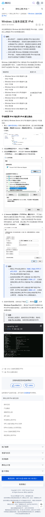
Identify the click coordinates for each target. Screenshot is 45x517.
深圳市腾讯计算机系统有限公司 (12, 500)
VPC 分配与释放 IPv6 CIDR (13, 424)
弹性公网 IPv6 (21, 8)
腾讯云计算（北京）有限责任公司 (16, 504)
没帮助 (30, 385)
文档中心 (5, 14)
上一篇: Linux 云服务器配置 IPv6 (12, 369)
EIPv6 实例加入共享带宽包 (12, 427)
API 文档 (7, 416)
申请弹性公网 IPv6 (10, 420)
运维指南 (23, 14)
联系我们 (22, 484)
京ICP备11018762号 (22, 506)
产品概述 (7, 408)
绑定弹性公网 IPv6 (10, 435)
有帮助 (17, 385)
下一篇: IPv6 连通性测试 (10, 372)
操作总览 (7, 404)
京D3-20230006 (29, 508)
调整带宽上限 (8, 412)
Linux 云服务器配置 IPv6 (12, 431)
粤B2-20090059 (36, 500)
